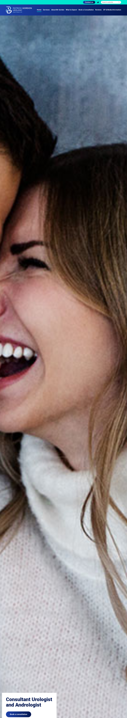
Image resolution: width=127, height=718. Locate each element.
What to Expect (71, 10)
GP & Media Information (112, 10)
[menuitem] (39, 10)
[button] (119, 2)
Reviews (98, 10)
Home (39, 10)
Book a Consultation (86, 10)
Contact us (89, 2)
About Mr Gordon (57, 10)
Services (46, 10)
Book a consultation (18, 714)
